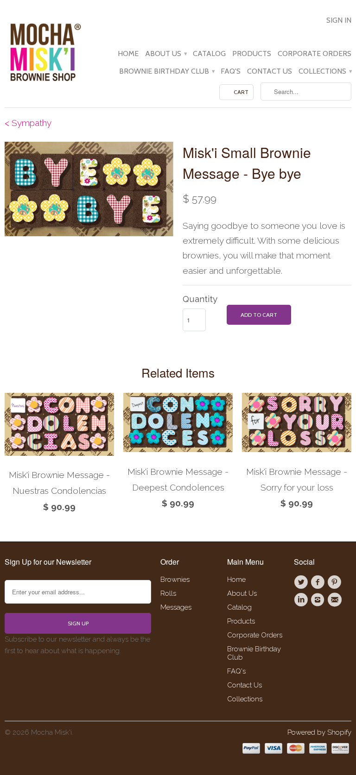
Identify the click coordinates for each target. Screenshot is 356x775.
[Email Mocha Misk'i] (336, 600)
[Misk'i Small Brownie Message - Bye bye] (89, 189)
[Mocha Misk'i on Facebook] (319, 582)
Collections (325, 71)
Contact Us (269, 71)
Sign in (338, 20)
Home (128, 54)
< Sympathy (28, 123)
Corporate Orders (314, 54)
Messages (175, 607)
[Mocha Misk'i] (44, 51)
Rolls (168, 593)
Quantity (200, 299)
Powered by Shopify (319, 732)
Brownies (175, 579)
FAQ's (231, 71)
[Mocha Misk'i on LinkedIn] (302, 600)
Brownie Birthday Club (166, 71)
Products (251, 54)
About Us (165, 54)
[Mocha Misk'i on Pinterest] (336, 582)
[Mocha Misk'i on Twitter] (302, 582)
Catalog (209, 54)
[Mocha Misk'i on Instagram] (319, 600)
